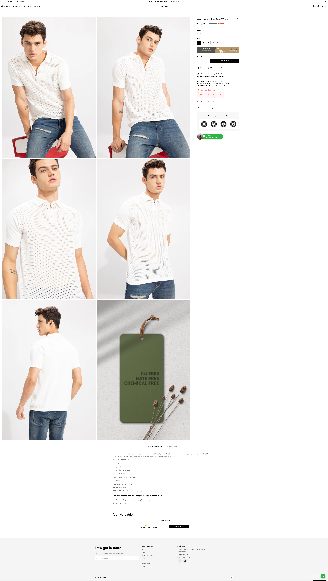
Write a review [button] (179, 526)
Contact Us (145, 553)
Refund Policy (146, 563)
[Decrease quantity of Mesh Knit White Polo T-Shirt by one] (199, 61)
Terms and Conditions (148, 555)
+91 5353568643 (182, 555)
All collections (5, 6)
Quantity (199, 57)
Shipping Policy (146, 561)
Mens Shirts (16, 6)
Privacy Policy (146, 558)
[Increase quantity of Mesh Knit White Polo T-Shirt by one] (206, 61)
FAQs (143, 566)
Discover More (175, 2)
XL (213, 43)
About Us (144, 550)
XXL (218, 43)
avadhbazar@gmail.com (184, 557)
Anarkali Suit (37, 6)
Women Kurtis (26, 6)
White (199, 34)
